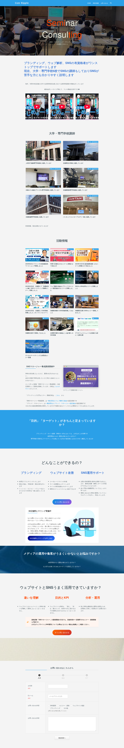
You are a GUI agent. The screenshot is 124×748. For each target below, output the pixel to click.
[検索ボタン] (111, 3)
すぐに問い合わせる (62, 502)
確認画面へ (62, 738)
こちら (58, 395)
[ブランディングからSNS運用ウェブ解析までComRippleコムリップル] (21, 3)
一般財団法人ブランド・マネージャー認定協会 (60, 403)
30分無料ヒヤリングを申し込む (41, 538)
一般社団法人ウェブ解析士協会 (57, 401)
